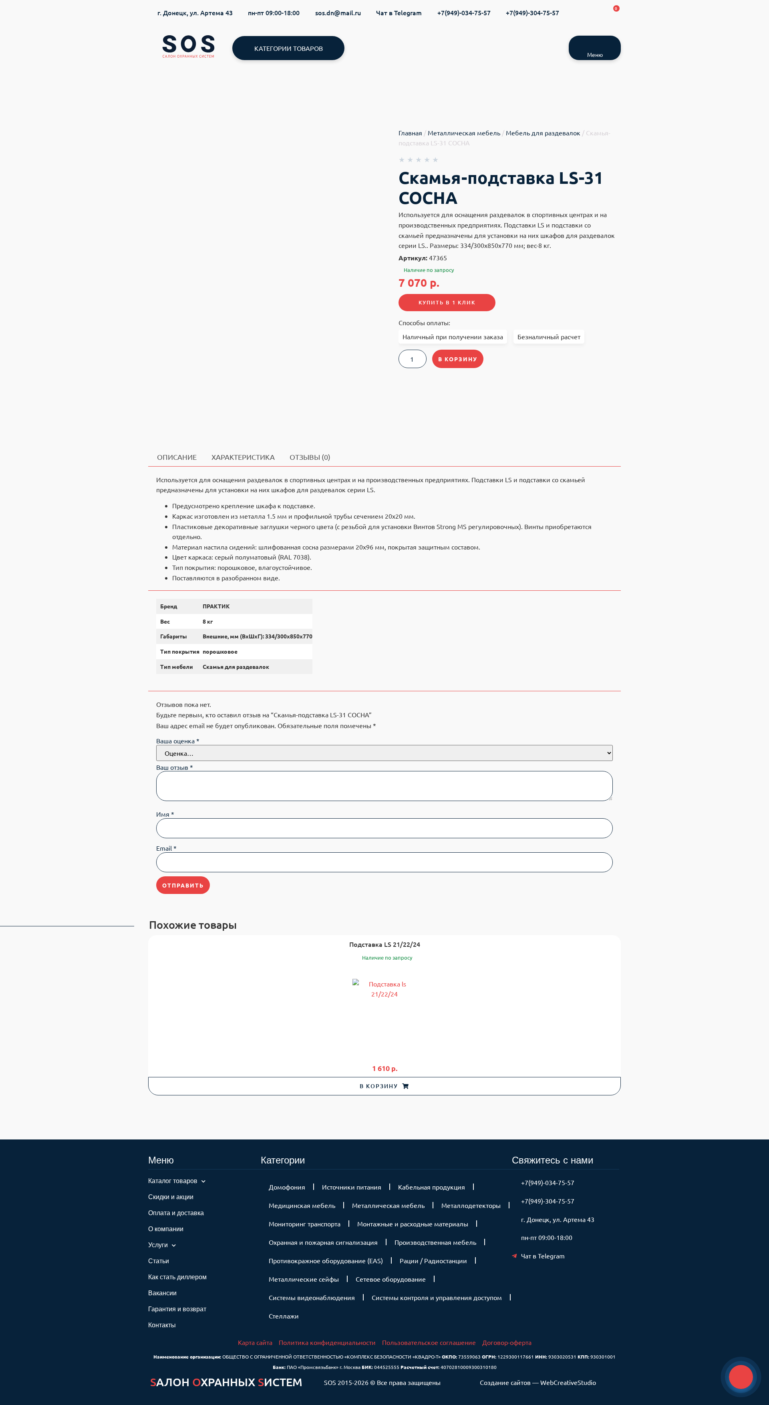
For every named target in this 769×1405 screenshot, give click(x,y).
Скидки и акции (170, 1197)
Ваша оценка (177, 740)
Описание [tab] (177, 457)
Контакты (162, 1325)
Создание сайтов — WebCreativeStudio (538, 1382)
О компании (165, 1229)
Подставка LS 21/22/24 (384, 944)
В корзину (457, 358)
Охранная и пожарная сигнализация (323, 1242)
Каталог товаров (172, 1181)
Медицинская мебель (302, 1205)
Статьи (158, 1261)
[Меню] (594, 43)
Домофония (287, 1187)
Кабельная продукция (431, 1187)
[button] (384, 1086)
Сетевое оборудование (391, 1279)
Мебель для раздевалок (543, 133)
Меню (595, 54)
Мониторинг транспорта (304, 1224)
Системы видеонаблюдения (312, 1297)
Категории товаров (288, 48)
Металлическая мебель (464, 133)
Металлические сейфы (304, 1279)
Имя (165, 814)
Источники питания (351, 1187)
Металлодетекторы (471, 1205)
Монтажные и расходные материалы (412, 1224)
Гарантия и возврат (177, 1309)
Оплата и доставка (176, 1213)
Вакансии (162, 1293)
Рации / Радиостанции (433, 1260)
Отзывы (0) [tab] (310, 457)
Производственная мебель (435, 1242)
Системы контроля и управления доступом (437, 1297)
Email (166, 848)
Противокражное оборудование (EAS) (326, 1260)
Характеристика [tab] (243, 457)
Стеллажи (284, 1316)
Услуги (158, 1245)
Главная (410, 133)
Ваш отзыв (174, 767)
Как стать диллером (177, 1277)
